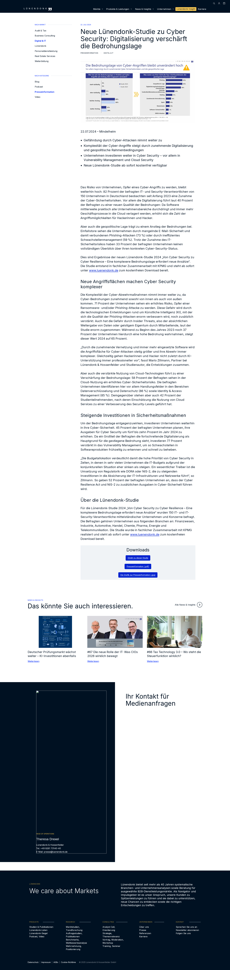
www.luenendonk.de (103, 270)
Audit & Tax (40, 30)
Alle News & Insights (185, 604)
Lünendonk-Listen (38, 930)
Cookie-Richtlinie (68, 962)
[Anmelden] (219, 3)
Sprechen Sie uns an (186, 927)
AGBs (56, 962)
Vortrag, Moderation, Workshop (113, 941)
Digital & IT (40, 40)
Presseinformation (44, 92)
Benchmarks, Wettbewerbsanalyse (76, 941)
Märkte (96, 9)
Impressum (46, 962)
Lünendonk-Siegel (38, 933)
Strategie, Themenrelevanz (111, 935)
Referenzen (145, 933)
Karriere (202, 9)
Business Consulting (45, 35)
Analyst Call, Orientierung (108, 928)
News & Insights (143, 9)
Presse (142, 930)
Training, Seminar (111, 946)
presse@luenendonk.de (55, 851)
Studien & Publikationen (41, 927)
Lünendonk (40, 46)
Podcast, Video (36, 936)
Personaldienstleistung (46, 51)
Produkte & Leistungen (117, 9)
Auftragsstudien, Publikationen (74, 935)
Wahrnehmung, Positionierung (74, 948)
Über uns (144, 927)
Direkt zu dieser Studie (138, 558)
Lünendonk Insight (185, 9)
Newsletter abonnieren (187, 930)
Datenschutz (33, 962)
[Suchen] (214, 3)
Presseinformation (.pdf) (138, 566)
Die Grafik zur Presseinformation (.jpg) (137, 575)
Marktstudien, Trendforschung (74, 928)
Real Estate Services (45, 56)
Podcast (39, 86)
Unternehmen (164, 9)
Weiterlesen (33, 661)
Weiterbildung (41, 61)
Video (37, 97)
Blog (37, 81)
